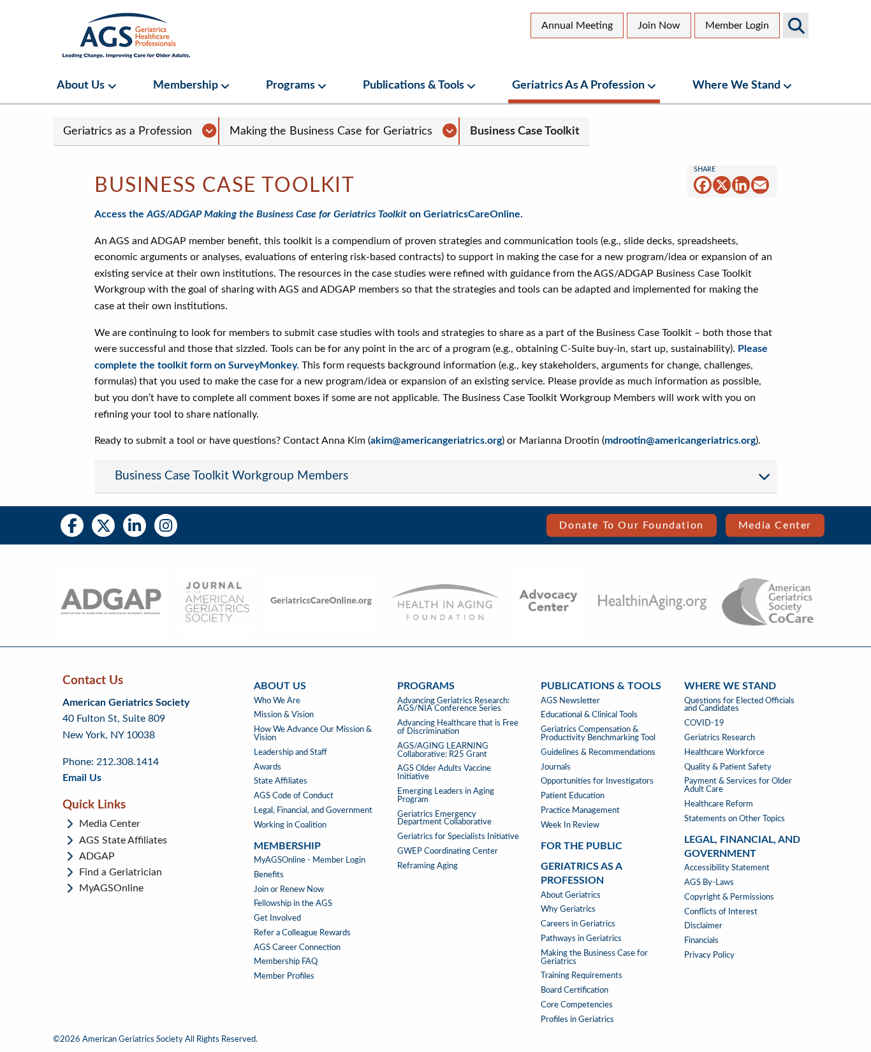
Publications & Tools (413, 85)
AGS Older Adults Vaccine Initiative (444, 772)
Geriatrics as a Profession (578, 85)
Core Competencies (577, 1005)
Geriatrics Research (719, 738)
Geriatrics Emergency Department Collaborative (444, 818)
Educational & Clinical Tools (589, 715)
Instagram (166, 525)
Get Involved (277, 918)
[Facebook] (703, 184)
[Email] (760, 184)
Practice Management (580, 810)
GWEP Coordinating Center (447, 851)
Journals (556, 767)
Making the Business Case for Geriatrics (331, 131)
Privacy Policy (709, 955)
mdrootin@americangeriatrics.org (680, 440)
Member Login (737, 25)
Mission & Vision (284, 715)
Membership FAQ (286, 961)
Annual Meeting (577, 25)
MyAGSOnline (111, 888)
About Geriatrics (571, 895)
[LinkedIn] (741, 184)
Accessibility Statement (727, 868)
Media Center (775, 525)
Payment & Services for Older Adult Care (738, 785)
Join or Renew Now (289, 889)
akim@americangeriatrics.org (436, 440)
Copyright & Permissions (729, 897)
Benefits (269, 875)
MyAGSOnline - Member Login (309, 860)
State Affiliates (280, 781)
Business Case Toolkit (525, 131)
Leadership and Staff (290, 752)
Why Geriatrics (568, 909)
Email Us (81, 778)
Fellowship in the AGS (293, 903)
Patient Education (572, 796)
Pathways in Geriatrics (581, 938)
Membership (185, 85)
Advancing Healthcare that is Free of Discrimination (457, 727)
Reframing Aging (427, 866)
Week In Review (570, 825)
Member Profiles (284, 976)
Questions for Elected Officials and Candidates (739, 705)
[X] (722, 184)
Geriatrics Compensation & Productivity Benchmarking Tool (598, 734)
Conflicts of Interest (721, 912)
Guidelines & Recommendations (598, 752)
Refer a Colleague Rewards (302, 933)
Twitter (103, 525)
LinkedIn (134, 525)
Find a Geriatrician (120, 872)
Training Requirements (581, 975)
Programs (290, 85)
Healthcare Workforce (724, 752)
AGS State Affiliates (123, 840)
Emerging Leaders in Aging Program (445, 795)
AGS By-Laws (709, 882)
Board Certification (574, 990)
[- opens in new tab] (111, 602)
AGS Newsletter (570, 701)
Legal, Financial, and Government (313, 810)
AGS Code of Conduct (293, 796)
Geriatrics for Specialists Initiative (458, 836)
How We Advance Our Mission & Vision (313, 734)
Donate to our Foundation (631, 525)
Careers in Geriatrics (578, 924)
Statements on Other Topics (734, 818)
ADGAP (97, 856)
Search (796, 25)
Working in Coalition (290, 825)
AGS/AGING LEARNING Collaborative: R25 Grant (442, 750)
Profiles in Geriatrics (577, 1019)
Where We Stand (736, 85)
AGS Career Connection (297, 947)
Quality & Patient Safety (728, 767)
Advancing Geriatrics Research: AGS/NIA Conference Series (453, 705)
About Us (81, 85)
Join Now (659, 25)
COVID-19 (704, 723)
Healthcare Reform (718, 804)
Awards (267, 767)
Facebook (72, 525)
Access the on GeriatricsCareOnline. (308, 214)
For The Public (581, 846)
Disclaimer (703, 926)
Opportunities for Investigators (597, 781)
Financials (701, 940)
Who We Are (277, 701)
